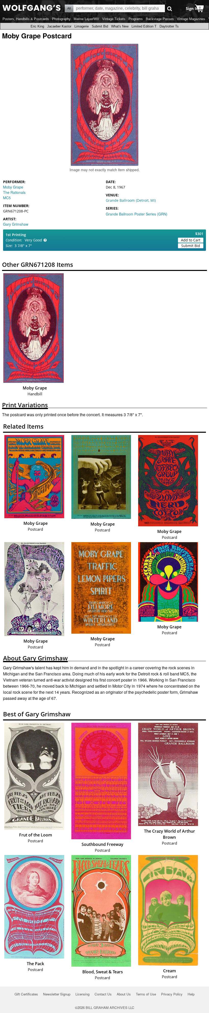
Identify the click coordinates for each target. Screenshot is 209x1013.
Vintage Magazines (191, 19)
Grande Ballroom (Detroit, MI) (131, 200)
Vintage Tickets (113, 19)
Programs (135, 19)
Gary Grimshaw (15, 224)
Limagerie (81, 26)
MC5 (7, 197)
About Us (124, 994)
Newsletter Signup (56, 994)
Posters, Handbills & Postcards (26, 19)
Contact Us (103, 994)
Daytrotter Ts (169, 26)
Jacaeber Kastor (59, 26)
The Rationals (14, 192)
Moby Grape (13, 187)
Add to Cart (190, 240)
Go (169, 8)
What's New (119, 26)
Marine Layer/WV (86, 19)
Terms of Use (146, 994)
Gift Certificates (26, 994)
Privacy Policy (171, 994)
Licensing (82, 994)
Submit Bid (100, 26)
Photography (61, 19)
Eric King (37, 26)
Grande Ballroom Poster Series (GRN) (136, 213)
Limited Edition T (144, 26)
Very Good (33, 240)
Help (191, 994)
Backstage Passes (160, 19)
